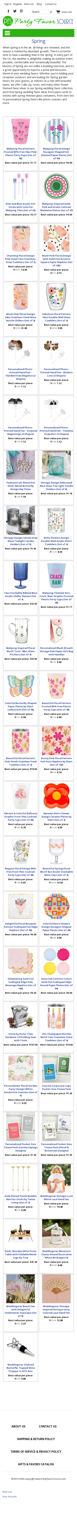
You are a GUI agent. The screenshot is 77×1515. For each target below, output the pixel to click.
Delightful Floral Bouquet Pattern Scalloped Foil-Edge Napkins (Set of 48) (20, 927)
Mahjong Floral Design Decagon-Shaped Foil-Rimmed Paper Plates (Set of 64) (56, 153)
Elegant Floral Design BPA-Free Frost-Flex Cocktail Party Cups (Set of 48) (21, 872)
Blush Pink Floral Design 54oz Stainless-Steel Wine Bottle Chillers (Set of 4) (20, 317)
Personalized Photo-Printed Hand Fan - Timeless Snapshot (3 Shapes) (56, 431)
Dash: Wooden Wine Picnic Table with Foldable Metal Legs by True (21, 1254)
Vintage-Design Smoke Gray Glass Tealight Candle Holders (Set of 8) (20, 541)
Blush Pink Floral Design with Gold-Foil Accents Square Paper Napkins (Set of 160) (56, 260)
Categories (7, 33)
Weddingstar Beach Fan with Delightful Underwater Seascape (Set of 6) (21, 1311)
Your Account (9, 1496)
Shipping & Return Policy (36, 1439)
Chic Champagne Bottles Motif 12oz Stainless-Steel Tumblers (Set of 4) (56, 1037)
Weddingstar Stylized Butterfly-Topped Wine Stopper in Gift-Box (21, 1368)
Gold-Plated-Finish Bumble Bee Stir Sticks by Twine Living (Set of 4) (20, 1199)
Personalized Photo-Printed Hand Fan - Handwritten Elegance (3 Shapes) (20, 373)
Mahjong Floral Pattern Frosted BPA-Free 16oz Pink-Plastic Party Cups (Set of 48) (20, 153)
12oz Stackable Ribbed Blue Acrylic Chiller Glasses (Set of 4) (20, 596)
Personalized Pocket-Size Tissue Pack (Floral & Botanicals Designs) (56, 1147)
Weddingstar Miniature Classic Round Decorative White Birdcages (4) (56, 1254)
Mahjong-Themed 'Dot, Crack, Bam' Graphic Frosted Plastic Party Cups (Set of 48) (56, 597)
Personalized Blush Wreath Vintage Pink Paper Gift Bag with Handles (56, 651)
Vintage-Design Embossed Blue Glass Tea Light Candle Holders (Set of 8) (56, 486)
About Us (18, 1426)
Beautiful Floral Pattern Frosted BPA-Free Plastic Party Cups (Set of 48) (56, 706)
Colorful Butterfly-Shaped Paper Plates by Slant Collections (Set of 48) (21, 706)
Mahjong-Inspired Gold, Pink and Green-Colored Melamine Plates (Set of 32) (56, 207)
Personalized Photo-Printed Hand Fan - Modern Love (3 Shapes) (56, 372)
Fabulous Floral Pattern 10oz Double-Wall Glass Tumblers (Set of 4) (56, 317)
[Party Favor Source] (38, 25)
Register (17, 4)
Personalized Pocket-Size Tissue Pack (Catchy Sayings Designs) (20, 1147)
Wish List (28, 4)
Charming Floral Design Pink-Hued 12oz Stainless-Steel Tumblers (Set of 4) (20, 259)
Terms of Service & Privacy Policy (36, 1452)
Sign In (7, 4)
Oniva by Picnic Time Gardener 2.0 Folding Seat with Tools (20, 1037)
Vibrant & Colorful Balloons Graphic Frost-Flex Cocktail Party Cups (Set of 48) (20, 816)
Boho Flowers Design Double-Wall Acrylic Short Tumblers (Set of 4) (56, 541)
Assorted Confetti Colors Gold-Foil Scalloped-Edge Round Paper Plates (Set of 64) (56, 983)
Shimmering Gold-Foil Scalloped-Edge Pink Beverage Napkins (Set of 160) (20, 983)
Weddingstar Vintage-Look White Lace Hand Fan (56, 1197)
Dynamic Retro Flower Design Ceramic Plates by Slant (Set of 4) (56, 816)
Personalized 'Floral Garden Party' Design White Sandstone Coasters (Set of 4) (20, 1090)
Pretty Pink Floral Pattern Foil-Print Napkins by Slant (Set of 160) (56, 761)
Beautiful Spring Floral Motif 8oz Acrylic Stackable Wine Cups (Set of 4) (56, 872)
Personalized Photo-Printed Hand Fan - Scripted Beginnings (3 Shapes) (20, 431)
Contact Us (51, 4)
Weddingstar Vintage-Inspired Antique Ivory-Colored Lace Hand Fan (56, 1309)
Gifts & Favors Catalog (36, 1464)
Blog (39, 4)
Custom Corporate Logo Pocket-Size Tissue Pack (56, 1087)
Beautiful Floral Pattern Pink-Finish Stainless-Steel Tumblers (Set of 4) (21, 761)
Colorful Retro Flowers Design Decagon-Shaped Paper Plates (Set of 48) (56, 927)
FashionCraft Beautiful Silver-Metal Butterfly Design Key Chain (21, 486)
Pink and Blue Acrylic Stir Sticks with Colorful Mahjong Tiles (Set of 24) (20, 207)
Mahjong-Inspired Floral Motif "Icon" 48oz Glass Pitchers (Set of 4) (20, 651)
